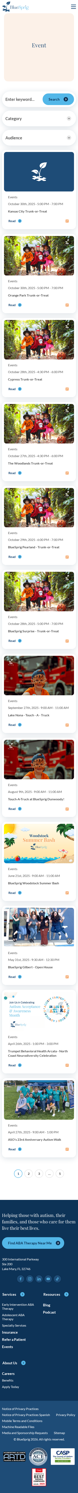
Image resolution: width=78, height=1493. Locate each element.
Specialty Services (14, 1325)
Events (7, 1346)
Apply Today (10, 1387)
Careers (8, 1373)
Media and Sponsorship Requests (25, 1433)
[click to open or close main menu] (73, 7)
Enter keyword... (20, 99)
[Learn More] (39, 1477)
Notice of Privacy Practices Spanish (26, 1415)
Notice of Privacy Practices (20, 1409)
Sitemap (59, 1433)
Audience (13, 138)
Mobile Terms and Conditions (22, 1421)
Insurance (10, 1332)
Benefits (7, 1380)
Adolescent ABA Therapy (13, 1317)
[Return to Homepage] (15, 7)
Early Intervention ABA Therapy (18, 1306)
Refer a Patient (14, 1339)
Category (13, 118)
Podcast (49, 1312)
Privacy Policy (65, 1415)
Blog (46, 1305)
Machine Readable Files (18, 1427)
